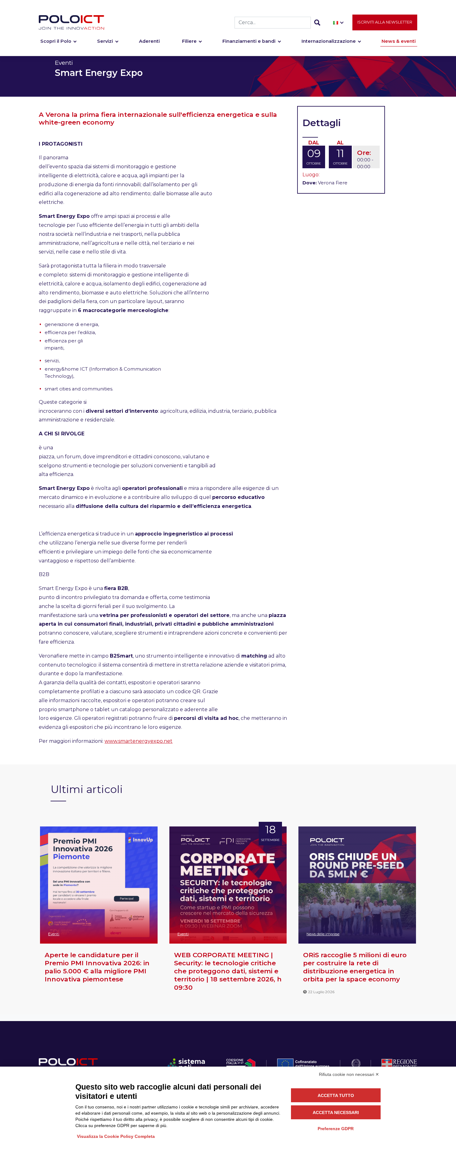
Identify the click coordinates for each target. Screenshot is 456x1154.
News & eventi (399, 41)
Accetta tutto (336, 1095)
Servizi (105, 41)
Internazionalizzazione (329, 41)
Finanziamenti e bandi (248, 41)
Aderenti (149, 41)
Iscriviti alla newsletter (384, 22)
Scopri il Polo (55, 41)
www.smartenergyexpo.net (138, 741)
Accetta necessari (336, 1112)
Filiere (189, 41)
